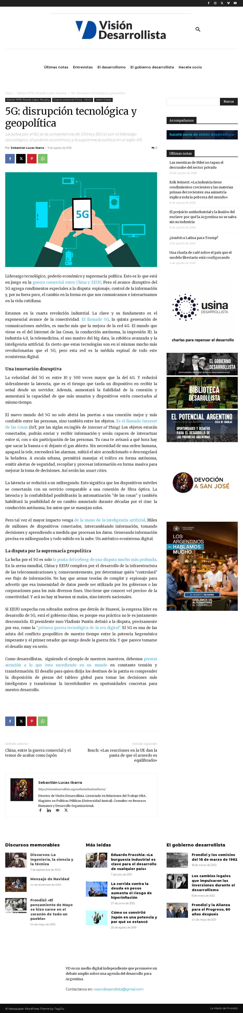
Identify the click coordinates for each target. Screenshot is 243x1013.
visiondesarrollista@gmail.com (119, 989)
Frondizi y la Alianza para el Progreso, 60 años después (211, 909)
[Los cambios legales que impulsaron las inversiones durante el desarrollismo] (177, 881)
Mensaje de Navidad (49, 879)
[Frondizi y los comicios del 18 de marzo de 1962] (177, 860)
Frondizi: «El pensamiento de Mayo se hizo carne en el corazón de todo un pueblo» (51, 909)
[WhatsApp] (42, 158)
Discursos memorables (32, 845)
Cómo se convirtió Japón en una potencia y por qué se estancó (134, 917)
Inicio (8, 93)
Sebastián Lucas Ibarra (27, 147)
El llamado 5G (95, 319)
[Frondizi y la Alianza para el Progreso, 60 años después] (177, 910)
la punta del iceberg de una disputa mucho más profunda (104, 559)
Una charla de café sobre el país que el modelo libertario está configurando (200, 255)
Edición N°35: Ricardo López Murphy (42, 93)
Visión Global (103, 99)
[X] (222, 3)
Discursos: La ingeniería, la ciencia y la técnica (51, 859)
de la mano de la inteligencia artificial (109, 520)
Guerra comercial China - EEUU (73, 99)
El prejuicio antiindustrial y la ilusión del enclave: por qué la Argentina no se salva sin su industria (202, 217)
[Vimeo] (228, 3)
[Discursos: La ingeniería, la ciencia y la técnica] (16, 860)
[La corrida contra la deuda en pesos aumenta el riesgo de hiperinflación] (96, 889)
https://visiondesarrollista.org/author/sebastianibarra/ (71, 789)
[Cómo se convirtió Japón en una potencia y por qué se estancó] (96, 917)
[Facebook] (208, 3)
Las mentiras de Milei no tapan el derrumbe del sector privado (196, 165)
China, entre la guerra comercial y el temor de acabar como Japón (38, 753)
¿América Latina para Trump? (193, 238)
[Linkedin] (51, 810)
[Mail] (59, 810)
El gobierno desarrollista (196, 845)
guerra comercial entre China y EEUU (67, 282)
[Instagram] (215, 3)
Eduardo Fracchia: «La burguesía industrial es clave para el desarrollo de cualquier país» (133, 862)
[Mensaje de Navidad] (16, 884)
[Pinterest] (32, 158)
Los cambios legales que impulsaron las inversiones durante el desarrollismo (213, 883)
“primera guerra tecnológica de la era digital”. (78, 628)
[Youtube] (235, 3)
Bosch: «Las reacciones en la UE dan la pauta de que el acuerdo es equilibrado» (122, 755)
